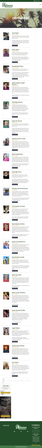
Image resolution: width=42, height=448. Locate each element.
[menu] (40, 5)
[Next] (30, 380)
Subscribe (5, 392)
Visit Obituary (15, 45)
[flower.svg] (14, 431)
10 (22, 380)
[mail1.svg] (27, 431)
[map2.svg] (21, 431)
